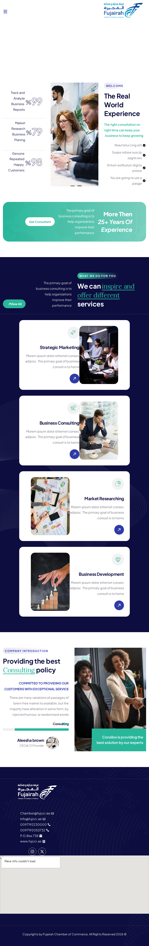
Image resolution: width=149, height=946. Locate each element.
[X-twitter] (42, 851)
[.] (5, 12)
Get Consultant (40, 221)
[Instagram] (32, 851)
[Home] (123, 10)
